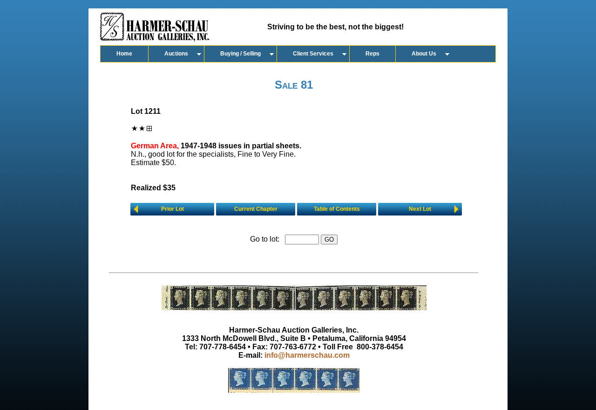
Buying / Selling (240, 53)
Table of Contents (337, 209)
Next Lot (420, 209)
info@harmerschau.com (307, 355)
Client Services (313, 53)
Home (124, 53)
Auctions (176, 53)
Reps (372, 53)
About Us (424, 53)
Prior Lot (172, 209)
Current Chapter (256, 209)
